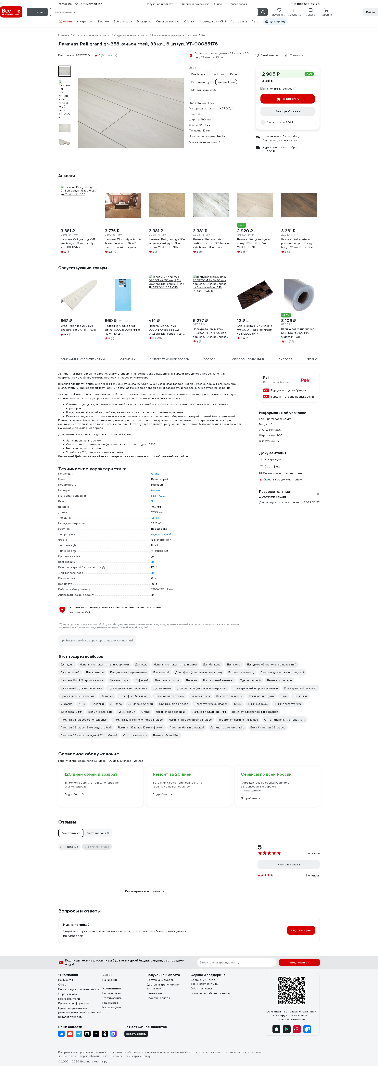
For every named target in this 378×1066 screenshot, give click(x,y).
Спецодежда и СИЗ (212, 21)
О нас (62, 984)
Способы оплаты (158, 998)
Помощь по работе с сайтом (210, 993)
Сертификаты (67, 994)
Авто (255, 21)
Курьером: (270, 147)
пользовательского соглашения (191, 1052)
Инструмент (85, 21)
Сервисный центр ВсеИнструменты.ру (205, 981)
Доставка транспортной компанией (163, 986)
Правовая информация (74, 1003)
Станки (189, 21)
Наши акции (110, 980)
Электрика (144, 21)
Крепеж (103, 21)
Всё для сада (123, 21)
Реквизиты (65, 980)
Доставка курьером (160, 980)
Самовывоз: (271, 136)
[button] (70, 833)
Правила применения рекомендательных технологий (80, 1010)
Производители (69, 998)
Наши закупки (111, 1007)
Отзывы (67, 822)
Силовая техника (168, 21)
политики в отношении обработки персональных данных (129, 1052)
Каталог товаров (70, 1017)
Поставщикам (111, 993)
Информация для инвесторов (78, 989)
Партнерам (110, 1002)
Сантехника (239, 21)
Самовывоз (154, 993)
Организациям (112, 998)
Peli (266, 378)
